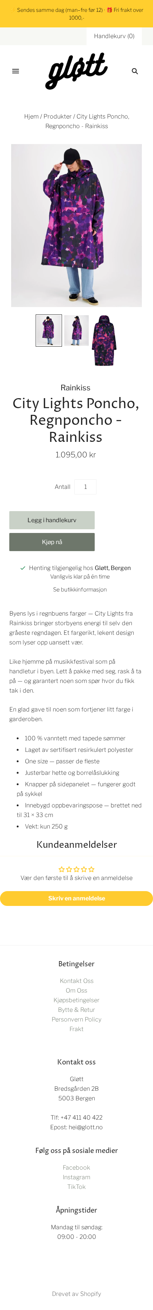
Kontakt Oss (77, 980)
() (114, 36)
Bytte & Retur (76, 1009)
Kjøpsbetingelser (76, 1000)
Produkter (57, 116)
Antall (63, 486)
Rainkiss (76, 387)
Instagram (76, 1177)
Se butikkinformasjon (80, 589)
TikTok (76, 1186)
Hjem (31, 116)
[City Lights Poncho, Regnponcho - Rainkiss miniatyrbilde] (49, 330)
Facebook (76, 1167)
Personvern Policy (76, 1019)
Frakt (76, 1029)
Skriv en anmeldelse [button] (76, 898)
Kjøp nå (52, 542)
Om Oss (76, 990)
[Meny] (15, 71)
